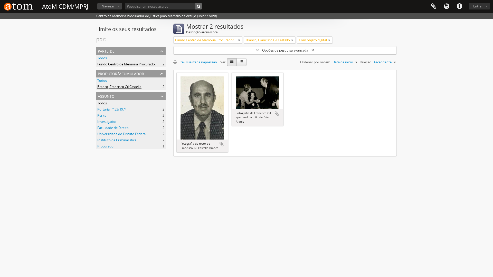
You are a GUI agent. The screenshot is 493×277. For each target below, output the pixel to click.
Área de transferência (433, 6)
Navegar (108, 6)
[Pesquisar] (198, 6)
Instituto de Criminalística (116, 140)
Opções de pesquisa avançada (285, 50)
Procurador (106, 146)
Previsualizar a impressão (197, 62)
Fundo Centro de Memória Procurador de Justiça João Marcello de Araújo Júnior (157, 64)
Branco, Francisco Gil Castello (119, 86)
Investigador (107, 121)
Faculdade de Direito (113, 127)
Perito (102, 115)
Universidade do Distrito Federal (121, 134)
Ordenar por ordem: (315, 62)
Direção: (366, 62)
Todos (102, 58)
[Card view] (232, 62)
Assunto (106, 95)
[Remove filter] (239, 40)
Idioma (446, 6)
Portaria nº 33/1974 (112, 109)
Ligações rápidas (459, 6)
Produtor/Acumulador (121, 73)
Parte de (106, 50)
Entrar (478, 6)
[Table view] (241, 62)
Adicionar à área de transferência (221, 144)
